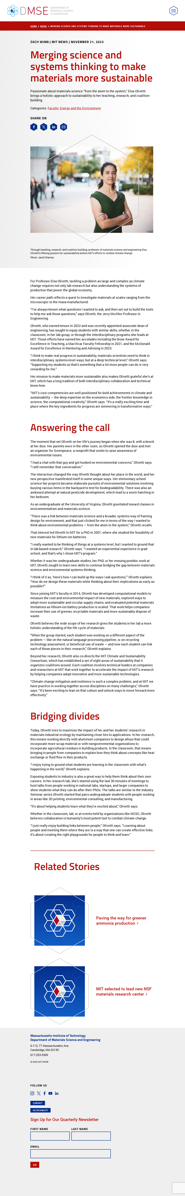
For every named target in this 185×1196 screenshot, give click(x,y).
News (43, 26)
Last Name (79, 1129)
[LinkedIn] (53, 127)
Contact (37, 1103)
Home (33, 26)
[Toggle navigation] (173, 10)
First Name (39, 1129)
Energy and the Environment (80, 108)
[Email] (63, 127)
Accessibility (40, 1110)
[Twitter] (43, 127)
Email (35, 1146)
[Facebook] (33, 127)
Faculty (53, 108)
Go (34, 1164)
